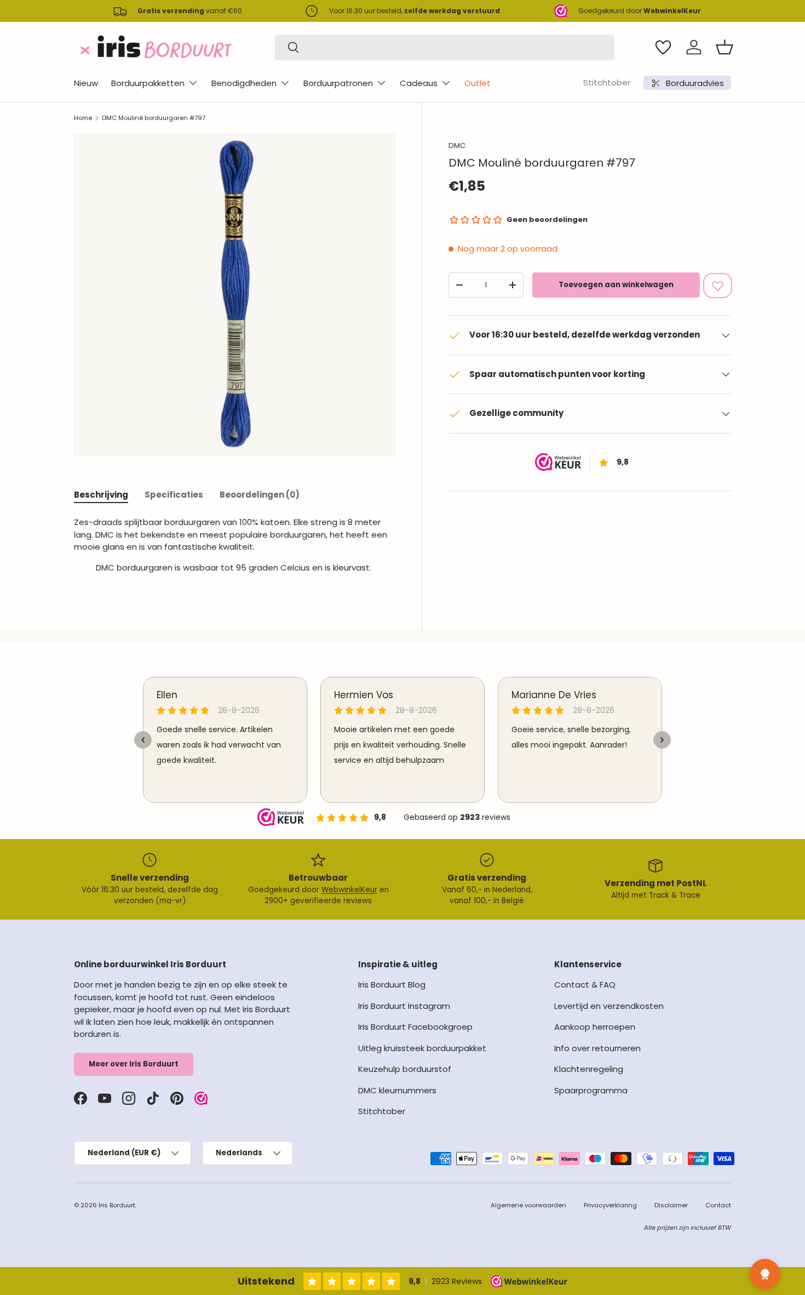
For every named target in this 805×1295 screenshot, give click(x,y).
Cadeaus (419, 83)
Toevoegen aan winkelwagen (616, 284)
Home (83, 117)
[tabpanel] (234, 549)
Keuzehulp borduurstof (404, 1069)
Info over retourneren (597, 1048)
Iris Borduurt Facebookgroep (415, 1026)
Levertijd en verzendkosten (609, 1006)
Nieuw (86, 83)
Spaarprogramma (591, 1090)
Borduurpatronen (338, 83)
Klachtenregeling (588, 1069)
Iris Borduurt (117, 1205)
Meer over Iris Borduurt (134, 1064)
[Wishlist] (663, 47)
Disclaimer (671, 1205)
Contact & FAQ (585, 984)
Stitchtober (606, 82)
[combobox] (444, 47)
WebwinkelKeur (349, 890)
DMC (457, 145)
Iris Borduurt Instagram (404, 1006)
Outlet (477, 83)
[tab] (101, 494)
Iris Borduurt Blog (392, 984)
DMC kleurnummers (397, 1090)
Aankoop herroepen (594, 1026)
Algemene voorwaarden (528, 1205)
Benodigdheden (244, 83)
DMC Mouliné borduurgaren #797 (153, 117)
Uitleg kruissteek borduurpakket (422, 1048)
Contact (718, 1205)
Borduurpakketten (148, 83)
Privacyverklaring (610, 1205)
